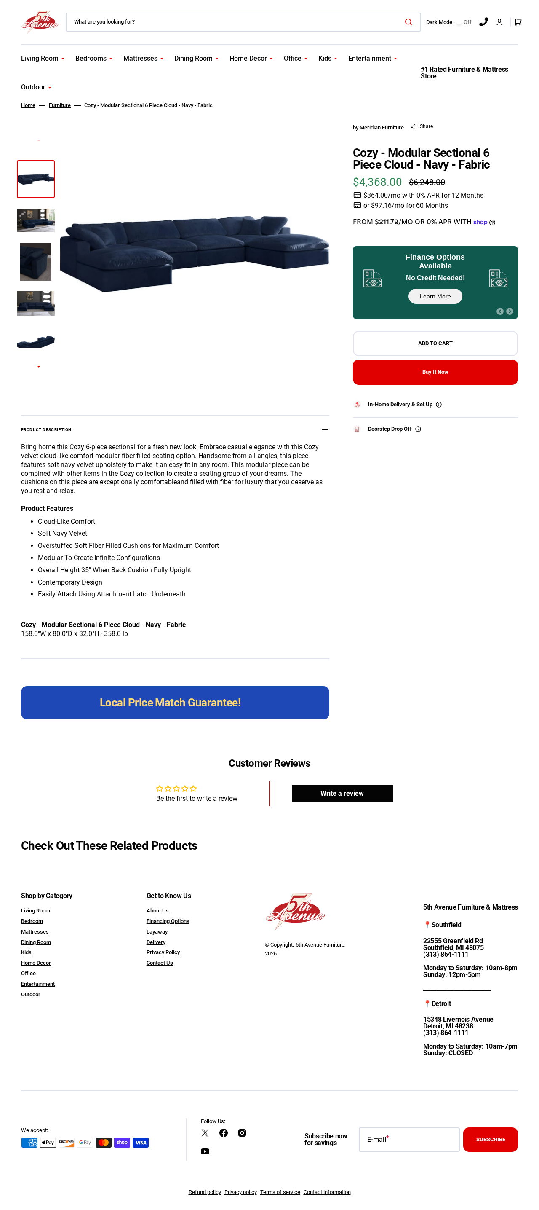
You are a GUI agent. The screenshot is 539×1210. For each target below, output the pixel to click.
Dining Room (36, 942)
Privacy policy (240, 1192)
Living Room (35, 910)
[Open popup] (439, 404)
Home (28, 105)
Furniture (60, 105)
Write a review (342, 793)
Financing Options (168, 921)
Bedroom (32, 921)
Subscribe (490, 1139)
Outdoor (30, 994)
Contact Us (160, 963)
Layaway (157, 931)
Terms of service (280, 1192)
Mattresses (35, 931)
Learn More (435, 296)
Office (28, 973)
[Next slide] (38, 367)
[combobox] (243, 22)
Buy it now (435, 372)
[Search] (410, 22)
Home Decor (36, 963)
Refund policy (205, 1192)
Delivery (156, 942)
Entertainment (38, 984)
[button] (499, 22)
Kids (26, 952)
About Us (158, 910)
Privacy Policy (163, 952)
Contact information (327, 1192)
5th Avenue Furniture (320, 945)
